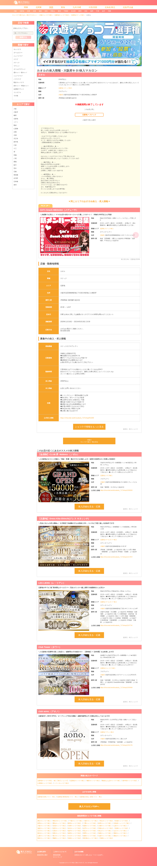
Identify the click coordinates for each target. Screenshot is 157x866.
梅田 (15, 115)
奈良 (46, 11)
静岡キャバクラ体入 (75, 823)
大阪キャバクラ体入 (45, 15)
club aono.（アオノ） (49, 711)
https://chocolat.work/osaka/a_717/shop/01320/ (77, 418)
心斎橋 (16, 128)
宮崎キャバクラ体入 (75, 838)
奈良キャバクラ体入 (75, 828)
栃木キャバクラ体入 (91, 821)
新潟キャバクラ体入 (44, 833)
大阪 (15, 11)
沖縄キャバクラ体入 (106, 838)
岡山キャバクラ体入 (90, 831)
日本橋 (16, 181)
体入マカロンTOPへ (89, 806)
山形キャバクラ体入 (120, 826)
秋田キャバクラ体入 (59, 828)
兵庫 (28, 11)
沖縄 (109, 11)
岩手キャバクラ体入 (90, 828)
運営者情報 (56, 855)
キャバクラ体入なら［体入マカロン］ (24, 15)
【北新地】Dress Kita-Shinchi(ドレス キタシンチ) (63, 518)
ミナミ (16, 122)
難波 (15, 125)
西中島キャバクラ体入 (130, 780)
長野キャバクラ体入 (90, 833)
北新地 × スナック (89, 115)
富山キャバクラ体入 (105, 831)
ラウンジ (17, 66)
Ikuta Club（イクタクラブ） (54, 210)
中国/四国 (93, 7)
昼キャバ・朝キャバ (20, 72)
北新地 (22, 11)
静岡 (79, 11)
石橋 (15, 171)
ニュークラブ (18, 56)
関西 (51, 7)
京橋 (15, 132)
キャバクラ (17, 49)
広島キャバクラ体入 (59, 831)
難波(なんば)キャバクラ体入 (111, 780)
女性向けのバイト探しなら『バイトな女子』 (89, 855)
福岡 (91, 11)
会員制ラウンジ (19, 89)
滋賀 (40, 11)
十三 (15, 148)
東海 (63, 7)
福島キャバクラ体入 (90, 826)
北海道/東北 (110, 7)
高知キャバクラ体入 (120, 836)
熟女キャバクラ (19, 82)
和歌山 (53, 11)
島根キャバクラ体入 (105, 833)
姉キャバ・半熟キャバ (21, 86)
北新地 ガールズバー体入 (108, 540)
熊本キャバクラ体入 (44, 838)
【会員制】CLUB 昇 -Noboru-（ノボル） (58, 454)
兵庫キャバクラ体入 (75, 826)
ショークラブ (18, 76)
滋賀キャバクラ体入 (44, 828)
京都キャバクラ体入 (105, 826)
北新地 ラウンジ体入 (107, 732)
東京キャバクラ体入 (44, 821)
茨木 (15, 168)
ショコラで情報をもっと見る (89, 427)
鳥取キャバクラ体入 (59, 833)
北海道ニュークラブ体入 (122, 823)
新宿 (59, 11)
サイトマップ (57, 857)
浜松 (85, 11)
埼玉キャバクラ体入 (106, 821)
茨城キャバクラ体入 (122, 821)
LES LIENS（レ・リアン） (51, 583)
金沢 (103, 11)
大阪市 (16, 112)
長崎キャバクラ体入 (120, 833)
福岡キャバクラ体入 (75, 833)
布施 (15, 155)
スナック (17, 62)
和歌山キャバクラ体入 (105, 828)
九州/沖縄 (77, 7)
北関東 (39, 7)
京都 (34, 11)
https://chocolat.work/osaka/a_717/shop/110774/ (116, 625)
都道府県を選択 (42, 855)
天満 (15, 135)
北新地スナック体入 (77, 15)
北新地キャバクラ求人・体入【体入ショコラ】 (53, 780)
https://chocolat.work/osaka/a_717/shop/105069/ (116, 687)
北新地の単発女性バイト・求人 (67, 797)
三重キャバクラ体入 (90, 823)
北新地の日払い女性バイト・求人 (91, 797)
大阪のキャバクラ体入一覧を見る (89, 441)
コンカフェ (17, 92)
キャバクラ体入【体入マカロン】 (75, 862)
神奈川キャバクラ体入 (60, 821)
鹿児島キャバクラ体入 (90, 838)
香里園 (16, 175)
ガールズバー (18, 53)
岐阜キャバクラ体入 (105, 823)
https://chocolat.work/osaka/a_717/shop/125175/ (116, 745)
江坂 (15, 145)
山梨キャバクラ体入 (44, 836)
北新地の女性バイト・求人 (47, 797)
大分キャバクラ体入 (75, 836)
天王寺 (16, 138)
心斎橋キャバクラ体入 (45, 783)
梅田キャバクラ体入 (93, 780)
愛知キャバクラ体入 (59, 823)
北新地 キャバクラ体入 (107, 668)
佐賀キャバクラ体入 (105, 836)
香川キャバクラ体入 (59, 836)
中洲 (97, 11)
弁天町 (16, 178)
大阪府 (61, 95)
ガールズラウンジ (19, 69)
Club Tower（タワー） (49, 647)
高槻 (15, 162)
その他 (16, 96)
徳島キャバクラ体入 (90, 836)
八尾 (15, 158)
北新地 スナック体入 (65, 88)
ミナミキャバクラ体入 (61, 783)
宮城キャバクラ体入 (59, 826)
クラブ (16, 59)
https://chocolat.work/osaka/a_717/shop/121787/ (116, 557)
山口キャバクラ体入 (120, 831)
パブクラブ (17, 79)
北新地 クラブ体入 (106, 475)
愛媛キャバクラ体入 (59, 838)
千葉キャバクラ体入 (76, 821)
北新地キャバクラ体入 (61, 15)
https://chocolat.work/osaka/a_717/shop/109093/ (116, 490)
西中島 (16, 142)
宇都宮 (66, 11)
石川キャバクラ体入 (44, 831)
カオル (41, 74)
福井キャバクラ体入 (75, 831)
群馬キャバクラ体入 (44, 823)
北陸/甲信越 (128, 7)
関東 (26, 7)
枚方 (15, 165)
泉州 (15, 185)
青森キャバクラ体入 (122, 828)
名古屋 (73, 11)
